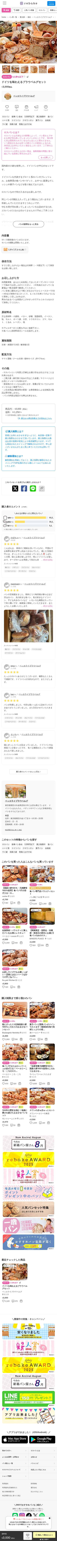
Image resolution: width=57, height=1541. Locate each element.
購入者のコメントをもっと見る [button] (28, 772)
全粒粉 (47, 120)
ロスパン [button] (42, 10)
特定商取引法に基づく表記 (13, 830)
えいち (13, 734)
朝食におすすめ (25, 124)
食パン (50, 117)
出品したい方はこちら (38, 1469)
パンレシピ (34, 1463)
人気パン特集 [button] (29, 10)
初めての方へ (6, 1450)
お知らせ (34, 1457)
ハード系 (5, 120)
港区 (29, 17)
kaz (12, 694)
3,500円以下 (29, 117)
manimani (15, 584)
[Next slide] (53, 42)
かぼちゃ (14, 538)
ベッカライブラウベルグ (43, 17)
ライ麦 (5, 124)
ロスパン (5, 117)
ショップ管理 (6, 1476)
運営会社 (34, 1487)
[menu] (5, 3)
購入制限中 (41, 117)
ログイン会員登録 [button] (51, 3)
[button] (16, 10)
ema (13, 666)
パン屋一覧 (13, 17)
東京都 (22, 17)
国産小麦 (13, 124)
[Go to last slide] (4, 42)
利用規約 (5, 1483)
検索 (7, 10)
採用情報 (34, 1483)
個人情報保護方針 (8, 1491)
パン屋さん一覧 (7, 1463)
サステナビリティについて (11, 1469)
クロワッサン (28, 120)
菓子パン (39, 120)
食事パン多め (17, 117)
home (4, 17)
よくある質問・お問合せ (10, 1457)
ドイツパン (16, 120)
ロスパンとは (35, 1450)
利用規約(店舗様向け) (9, 1487)
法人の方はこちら (37, 1491)
